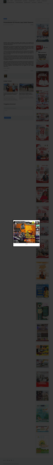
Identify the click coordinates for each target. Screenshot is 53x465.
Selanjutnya (38, 232)
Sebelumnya (14, 232)
